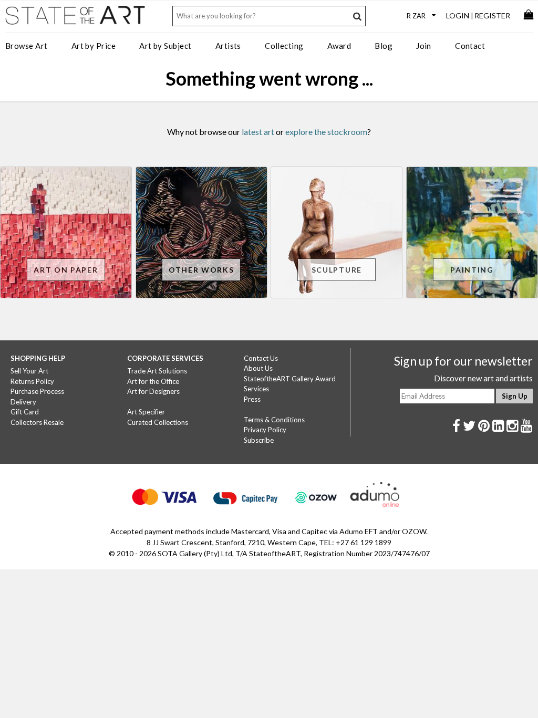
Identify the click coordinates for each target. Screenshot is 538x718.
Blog (383, 45)
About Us (258, 368)
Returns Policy (32, 381)
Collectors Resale (37, 422)
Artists (228, 45)
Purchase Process (37, 391)
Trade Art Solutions (157, 371)
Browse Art (26, 45)
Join (423, 45)
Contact (470, 45)
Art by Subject (165, 45)
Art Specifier (146, 412)
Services (256, 388)
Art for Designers (153, 391)
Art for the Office (153, 381)
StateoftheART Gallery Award (290, 378)
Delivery (23, 402)
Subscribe (259, 440)
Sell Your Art (29, 371)
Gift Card (25, 412)
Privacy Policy (265, 429)
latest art (258, 132)
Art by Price (93, 45)
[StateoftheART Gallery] (76, 19)
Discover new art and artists (483, 378)
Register (492, 15)
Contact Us (261, 358)
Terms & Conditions (274, 419)
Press (252, 399)
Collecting (284, 45)
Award (339, 45)
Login (457, 15)
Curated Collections (157, 422)
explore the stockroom (326, 132)
